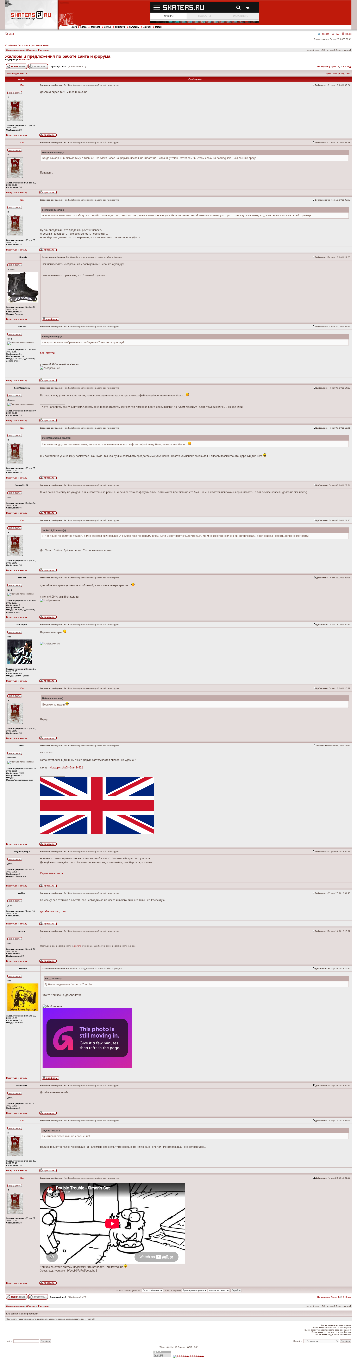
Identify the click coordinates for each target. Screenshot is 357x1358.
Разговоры (44, 50)
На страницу (323, 66)
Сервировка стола (51, 873)
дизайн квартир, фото (53, 911)
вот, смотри (47, 353)
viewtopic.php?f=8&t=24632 (66, 767)
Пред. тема (331, 73)
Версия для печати (17, 73)
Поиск (347, 34)
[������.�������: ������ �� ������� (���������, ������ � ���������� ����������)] (188, 1356)
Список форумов (15, 50)
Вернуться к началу (16, 135)
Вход (11, 34)
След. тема (345, 73)
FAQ (336, 34)
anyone (77, 946)
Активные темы (40, 45)
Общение (31, 50)
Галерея (324, 34)
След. (348, 66)
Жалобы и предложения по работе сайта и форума (57, 56)
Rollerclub (24, 59)
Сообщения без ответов (17, 45)
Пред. (334, 66)
